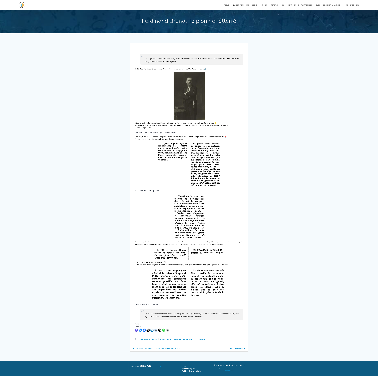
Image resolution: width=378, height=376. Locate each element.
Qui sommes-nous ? (241, 5)
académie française (144, 339)
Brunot (154, 339)
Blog (318, 5)
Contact (159, 366)
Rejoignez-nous (352, 5)
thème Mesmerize (229, 370)
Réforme (274, 5)
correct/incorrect (165, 339)
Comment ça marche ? (332, 5)
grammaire (177, 339)
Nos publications (288, 5)
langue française (188, 339)
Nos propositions (259, 5)
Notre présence (305, 5)
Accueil (227, 5)
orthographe (201, 339)
